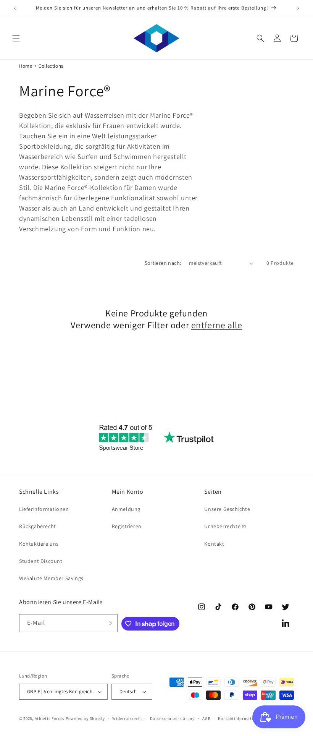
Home (25, 66)
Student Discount (41, 561)
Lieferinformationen (44, 509)
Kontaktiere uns (39, 543)
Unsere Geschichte (227, 509)
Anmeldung (126, 509)
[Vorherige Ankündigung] (14, 8)
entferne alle (216, 325)
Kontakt (214, 543)
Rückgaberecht (37, 526)
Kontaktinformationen (240, 718)
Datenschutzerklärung (172, 718)
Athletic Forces (50, 718)
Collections (51, 66)
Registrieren (127, 526)
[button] (16, 38)
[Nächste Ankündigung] (298, 8)
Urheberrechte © (225, 526)
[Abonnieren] (108, 623)
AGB (206, 718)
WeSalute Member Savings (51, 578)
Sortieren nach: (163, 262)
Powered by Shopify (85, 718)
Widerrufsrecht (127, 718)
